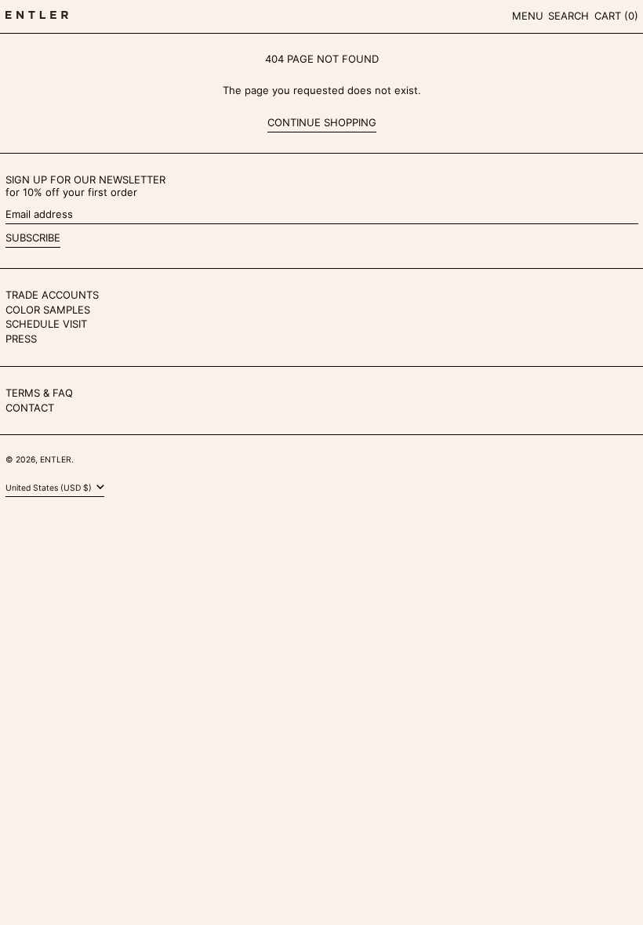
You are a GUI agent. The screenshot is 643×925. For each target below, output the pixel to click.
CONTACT (29, 407)
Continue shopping (321, 123)
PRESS (21, 338)
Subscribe (32, 237)
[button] (568, 16)
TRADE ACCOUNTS (52, 294)
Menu (527, 15)
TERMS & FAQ (39, 392)
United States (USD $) (49, 488)
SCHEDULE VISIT (46, 323)
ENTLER (55, 460)
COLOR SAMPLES (47, 309)
